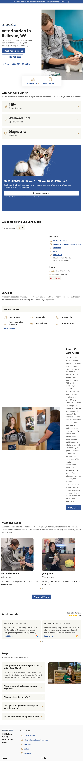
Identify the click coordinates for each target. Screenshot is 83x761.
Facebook (27, 744)
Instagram (27, 753)
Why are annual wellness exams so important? (20, 687)
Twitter (26, 749)
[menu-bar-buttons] (79, 6)
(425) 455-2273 (14, 57)
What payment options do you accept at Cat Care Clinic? (22, 666)
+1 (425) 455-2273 (30, 735)
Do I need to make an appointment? (21, 716)
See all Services (9, 328)
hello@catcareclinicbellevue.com (36, 740)
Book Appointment (13, 51)
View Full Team (41, 597)
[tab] (40, 588)
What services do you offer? (17, 697)
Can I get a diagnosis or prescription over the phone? (21, 706)
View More (73, 507)
